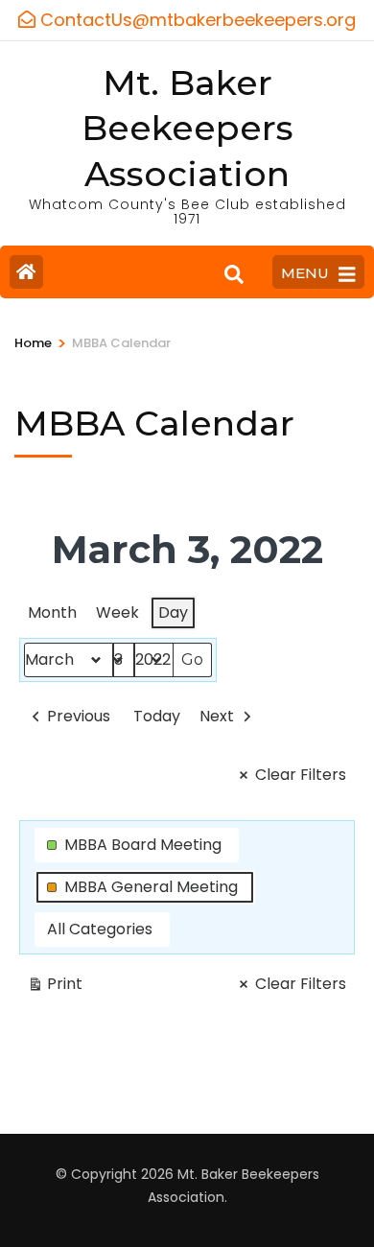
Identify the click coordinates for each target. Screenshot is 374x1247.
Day (173, 612)
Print (54, 987)
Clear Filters (300, 775)
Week (117, 612)
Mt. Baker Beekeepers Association (187, 128)
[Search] (234, 274)
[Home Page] (26, 272)
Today (156, 716)
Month (52, 612)
